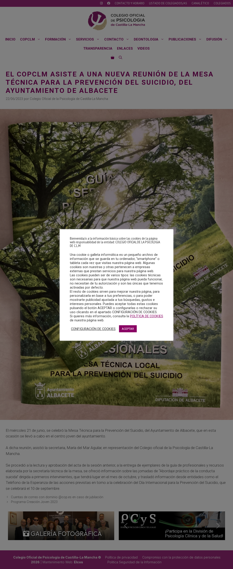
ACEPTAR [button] (128, 328)
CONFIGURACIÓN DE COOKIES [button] (93, 329)
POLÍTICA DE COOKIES (146, 316)
